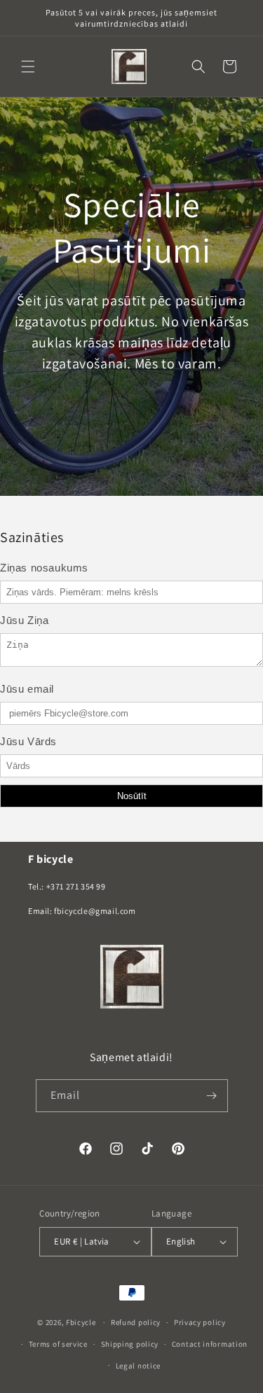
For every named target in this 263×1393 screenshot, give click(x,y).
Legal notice (138, 1366)
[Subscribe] (211, 1095)
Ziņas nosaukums (44, 568)
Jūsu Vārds (28, 741)
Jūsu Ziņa (24, 620)
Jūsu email (27, 689)
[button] (28, 66)
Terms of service (58, 1344)
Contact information (210, 1344)
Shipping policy (130, 1344)
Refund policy (136, 1322)
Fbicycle (81, 1322)
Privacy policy (200, 1322)
